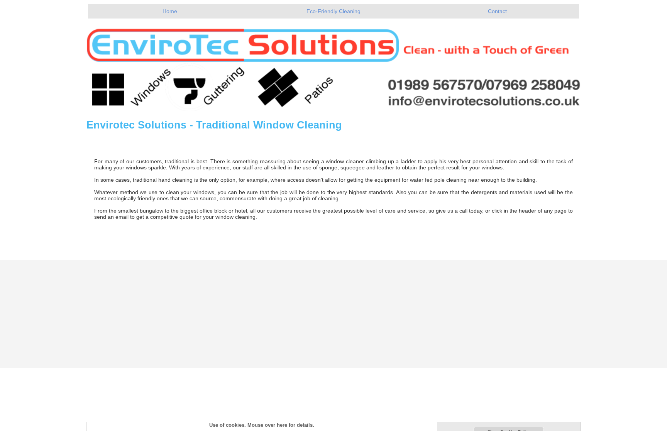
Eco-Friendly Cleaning (333, 11)
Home (170, 11)
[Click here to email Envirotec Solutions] (333, 65)
